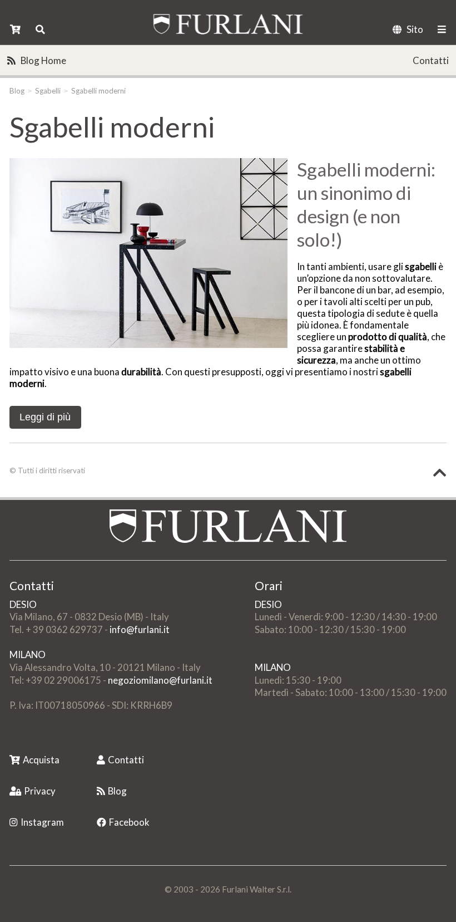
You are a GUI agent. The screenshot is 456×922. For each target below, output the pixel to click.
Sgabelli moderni (98, 90)
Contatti (431, 60)
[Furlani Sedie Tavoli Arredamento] (10, 742)
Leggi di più (45, 417)
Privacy (40, 791)
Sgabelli (48, 90)
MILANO (27, 654)
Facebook (129, 822)
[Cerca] (40, 29)
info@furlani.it (140, 629)
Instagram (42, 822)
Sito (415, 29)
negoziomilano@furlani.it (160, 680)
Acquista (41, 760)
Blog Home (43, 60)
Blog (16, 90)
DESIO (23, 604)
